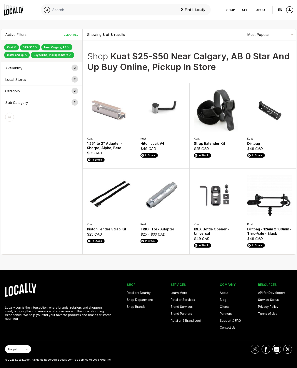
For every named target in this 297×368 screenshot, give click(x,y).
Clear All (71, 34)
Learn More (179, 293)
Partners (226, 313)
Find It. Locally (194, 10)
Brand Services (182, 306)
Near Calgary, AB (55, 47)
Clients (224, 306)
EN (280, 10)
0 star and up (15, 55)
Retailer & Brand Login (186, 320)
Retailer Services (183, 299)
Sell (245, 10)
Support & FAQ (230, 320)
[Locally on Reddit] (255, 349)
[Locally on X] (287, 349)
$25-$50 (29, 47)
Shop (230, 10)
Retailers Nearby (139, 293)
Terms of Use (267, 313)
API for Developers (271, 293)
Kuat (10, 47)
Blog (223, 299)
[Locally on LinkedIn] (276, 349)
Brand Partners (181, 313)
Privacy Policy (268, 306)
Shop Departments (140, 299)
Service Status (268, 299)
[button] (41, 68)
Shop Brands (136, 306)
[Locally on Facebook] (266, 349)
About (261, 10)
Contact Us (227, 327)
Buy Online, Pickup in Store (51, 55)
